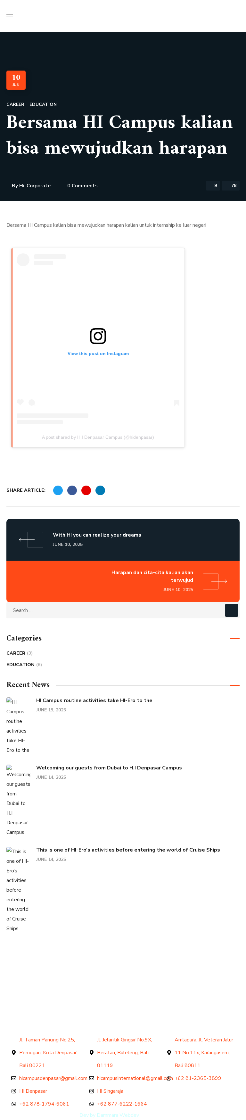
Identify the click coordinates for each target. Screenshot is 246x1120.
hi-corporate (35, 185)
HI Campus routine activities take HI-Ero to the (94, 700)
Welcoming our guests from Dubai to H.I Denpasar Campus (109, 767)
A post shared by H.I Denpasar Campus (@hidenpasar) (98, 437)
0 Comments (82, 185)
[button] (237, 16)
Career (15, 104)
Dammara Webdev (118, 1115)
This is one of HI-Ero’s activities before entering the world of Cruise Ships (128, 849)
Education (43, 104)
